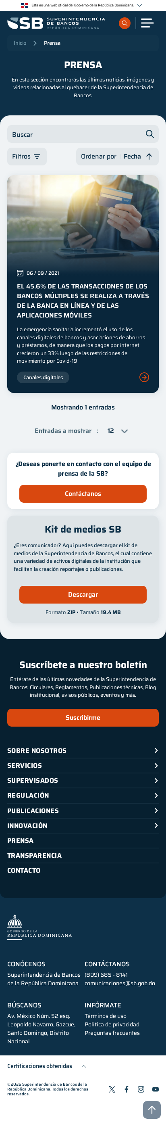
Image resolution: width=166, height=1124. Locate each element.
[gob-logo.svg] (39, 927)
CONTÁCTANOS (107, 964)
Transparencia (34, 855)
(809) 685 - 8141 (106, 974)
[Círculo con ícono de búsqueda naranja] (125, 23)
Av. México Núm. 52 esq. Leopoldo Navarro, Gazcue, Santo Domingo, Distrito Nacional (41, 1029)
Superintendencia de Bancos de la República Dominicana (47, 1086)
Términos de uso (106, 1016)
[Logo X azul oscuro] (112, 1089)
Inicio (20, 43)
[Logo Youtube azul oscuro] (155, 1089)
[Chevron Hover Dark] (139, 5)
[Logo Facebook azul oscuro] (126, 1089)
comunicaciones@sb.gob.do (120, 983)
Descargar (83, 594)
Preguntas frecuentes (112, 1033)
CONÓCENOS (26, 964)
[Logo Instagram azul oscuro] (141, 1089)
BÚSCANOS (24, 1005)
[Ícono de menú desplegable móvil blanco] (147, 23)
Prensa (52, 43)
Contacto (24, 870)
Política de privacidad (112, 1024)
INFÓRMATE (103, 1005)
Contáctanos (83, 494)
